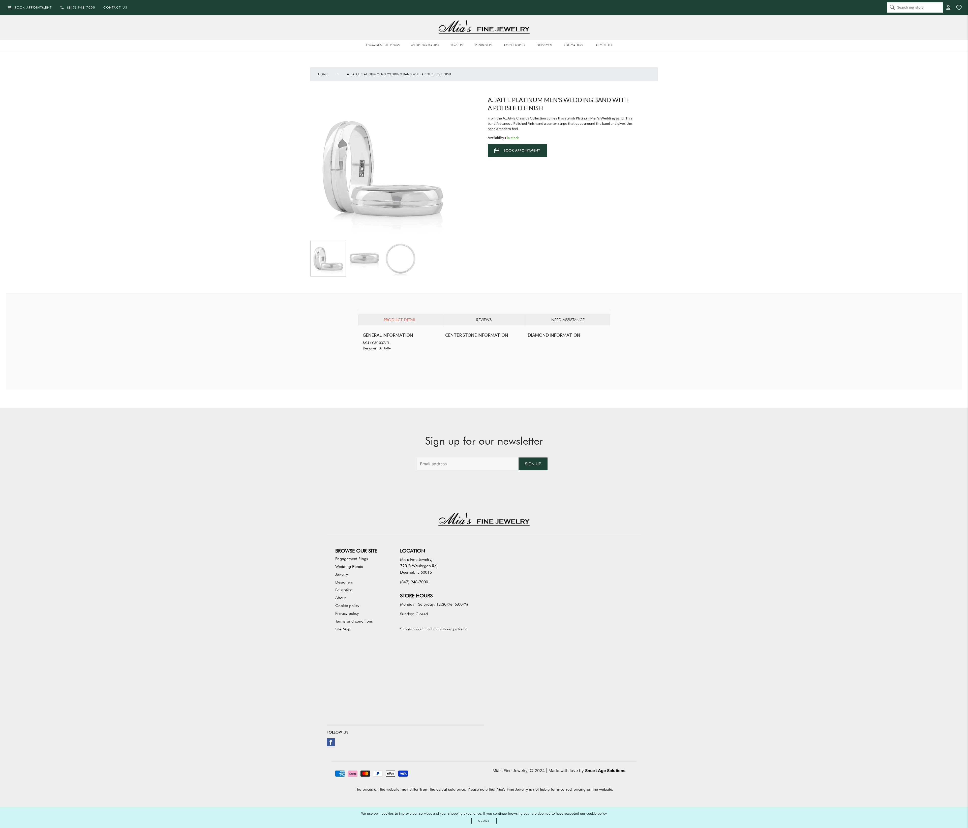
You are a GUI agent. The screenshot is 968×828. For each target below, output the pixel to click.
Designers (484, 45)
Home (322, 74)
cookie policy (596, 813)
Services (544, 45)
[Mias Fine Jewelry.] (484, 27)
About (340, 597)
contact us (115, 7)
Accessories (514, 45)
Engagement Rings (383, 45)
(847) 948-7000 (414, 581)
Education (573, 45)
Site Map (342, 629)
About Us (603, 45)
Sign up (533, 463)
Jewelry (457, 45)
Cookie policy (347, 605)
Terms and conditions (354, 621)
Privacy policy (347, 613)
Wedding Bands (425, 45)
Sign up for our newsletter (484, 441)
